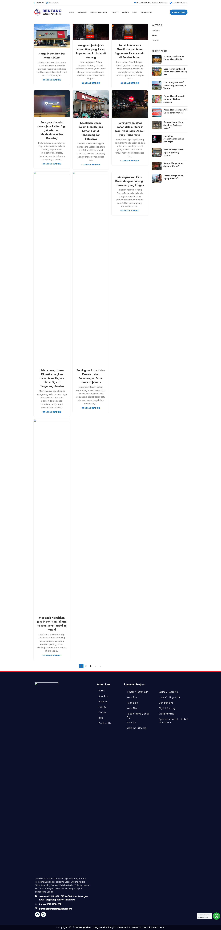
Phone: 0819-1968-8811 (50, 904)
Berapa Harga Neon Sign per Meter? (173, 165)
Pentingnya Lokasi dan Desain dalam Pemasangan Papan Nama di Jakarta (91, 376)
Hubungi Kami (178, 12)
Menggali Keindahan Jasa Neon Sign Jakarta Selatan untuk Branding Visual (52, 624)
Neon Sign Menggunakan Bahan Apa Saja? (173, 138)
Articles (156, 30)
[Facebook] (37, 914)
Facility (102, 707)
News (155, 35)
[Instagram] (43, 914)
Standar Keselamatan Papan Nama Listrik (173, 58)
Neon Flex (132, 708)
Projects (102, 701)
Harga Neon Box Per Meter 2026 (51, 55)
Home (101, 690)
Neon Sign (132, 702)
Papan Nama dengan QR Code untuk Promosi (175, 111)
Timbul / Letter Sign (137, 692)
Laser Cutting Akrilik (169, 697)
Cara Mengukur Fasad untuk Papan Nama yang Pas (175, 71)
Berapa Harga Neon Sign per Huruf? (173, 177)
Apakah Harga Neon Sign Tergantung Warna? (173, 152)
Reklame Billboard (136, 728)
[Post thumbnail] (157, 59)
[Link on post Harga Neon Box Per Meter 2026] (52, 36)
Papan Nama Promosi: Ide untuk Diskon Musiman (173, 99)
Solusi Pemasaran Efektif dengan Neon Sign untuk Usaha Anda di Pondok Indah (129, 51)
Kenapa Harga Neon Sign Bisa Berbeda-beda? (173, 125)
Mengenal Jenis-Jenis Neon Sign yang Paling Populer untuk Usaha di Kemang (91, 51)
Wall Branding (166, 713)
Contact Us (104, 723)
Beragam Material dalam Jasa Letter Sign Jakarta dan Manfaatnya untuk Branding (51, 130)
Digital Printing (167, 708)
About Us (103, 696)
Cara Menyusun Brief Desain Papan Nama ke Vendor (174, 85)
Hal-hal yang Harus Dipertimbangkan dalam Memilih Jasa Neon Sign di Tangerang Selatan (52, 378)
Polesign (131, 722)
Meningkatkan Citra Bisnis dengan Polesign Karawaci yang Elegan (129, 181)
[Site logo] (47, 12)
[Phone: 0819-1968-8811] (36, 904)
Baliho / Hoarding (168, 692)
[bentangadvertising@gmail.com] (36, 908)
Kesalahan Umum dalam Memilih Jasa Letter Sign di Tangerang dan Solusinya (91, 131)
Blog (100, 717)
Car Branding (166, 702)
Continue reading (51, 80)
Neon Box (132, 697)
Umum (155, 40)
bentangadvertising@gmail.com (55, 908)
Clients (102, 712)
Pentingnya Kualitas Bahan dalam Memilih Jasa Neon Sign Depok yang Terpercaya (129, 129)
